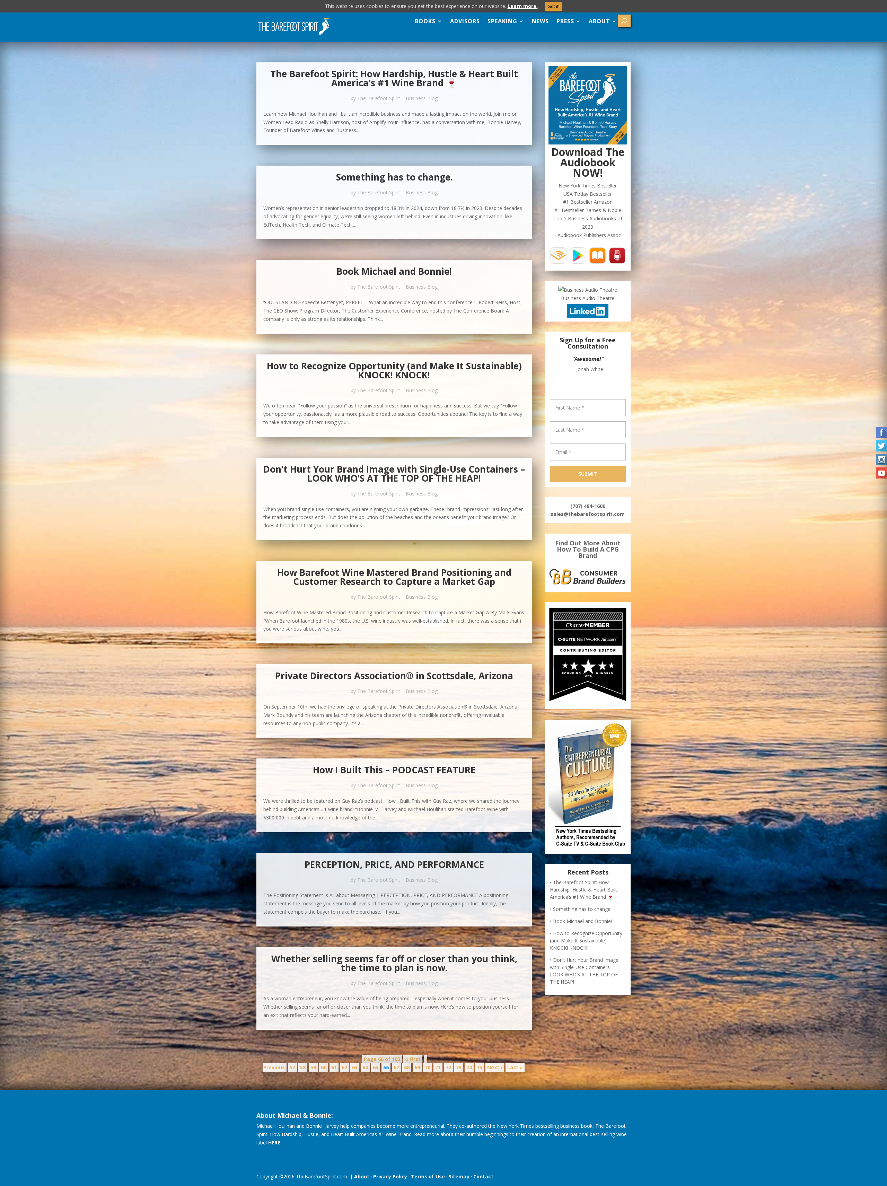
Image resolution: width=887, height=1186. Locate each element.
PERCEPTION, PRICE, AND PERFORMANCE (394, 864)
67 (396, 1067)
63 (355, 1067)
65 (375, 1067)
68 (407, 1067)
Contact (483, 1176)
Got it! (553, 6)
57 (292, 1067)
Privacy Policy (390, 1176)
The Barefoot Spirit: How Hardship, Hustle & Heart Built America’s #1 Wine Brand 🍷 (394, 78)
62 (344, 1067)
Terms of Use (428, 1176)
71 (438, 1067)
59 (313, 1067)
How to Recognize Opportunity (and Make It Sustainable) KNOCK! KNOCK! (394, 370)
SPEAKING (502, 21)
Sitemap (459, 1176)
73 (459, 1067)
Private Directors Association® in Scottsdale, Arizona (394, 675)
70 (427, 1067)
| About (358, 1176)
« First (413, 1059)
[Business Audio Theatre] (587, 290)
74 (469, 1067)
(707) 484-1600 (587, 506)
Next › (494, 1067)
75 (479, 1067)
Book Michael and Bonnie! (394, 271)
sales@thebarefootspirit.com (588, 514)
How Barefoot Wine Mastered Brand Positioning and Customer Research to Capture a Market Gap (394, 577)
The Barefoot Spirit (378, 98)
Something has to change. (394, 177)
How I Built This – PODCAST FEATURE (394, 770)
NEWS (540, 21)
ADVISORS (465, 21)
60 (323, 1067)
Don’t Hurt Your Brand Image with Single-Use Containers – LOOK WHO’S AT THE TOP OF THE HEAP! (394, 473)
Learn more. (523, 6)
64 (365, 1067)
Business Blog (422, 98)
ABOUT (599, 21)
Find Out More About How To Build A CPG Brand (588, 549)
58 (303, 1067)
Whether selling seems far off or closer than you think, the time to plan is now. (394, 963)
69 (417, 1067)
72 (448, 1067)
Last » (515, 1067)
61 (334, 1067)
